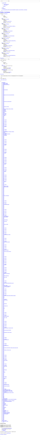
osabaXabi (5, 36)
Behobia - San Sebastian (5, 12)
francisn (5, 46)
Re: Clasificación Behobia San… (12, 55)
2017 (2, 18)
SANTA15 (5, 31)
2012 (2, 42)
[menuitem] (6, 4)
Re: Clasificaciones (10, 45)
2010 (2, 52)
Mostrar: (2, 75)
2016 (2, 23)
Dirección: (17, 75)
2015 (2, 28)
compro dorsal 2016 (4, 69)
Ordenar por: (9, 75)
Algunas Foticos (9, 21)
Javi (4, 41)
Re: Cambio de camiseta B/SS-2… (12, 40)
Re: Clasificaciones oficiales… (11, 50)
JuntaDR (4, 65)
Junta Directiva (5, 13)
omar (5, 26)
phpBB (5, 431)
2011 (2, 47)
